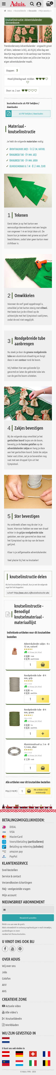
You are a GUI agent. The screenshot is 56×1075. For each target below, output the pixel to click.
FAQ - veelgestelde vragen (16, 888)
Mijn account (9, 895)
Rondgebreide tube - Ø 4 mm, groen (24, 160)
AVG (4, 991)
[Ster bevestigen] (28, 491)
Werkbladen (12, 1025)
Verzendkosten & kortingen (17, 882)
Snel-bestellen (10, 870)
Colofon (6, 978)
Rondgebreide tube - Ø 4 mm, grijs (23, 154)
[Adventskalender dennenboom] (28, 34)
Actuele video (13, 1006)
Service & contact (11, 876)
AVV (4, 984)
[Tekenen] (28, 190)
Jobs (4, 972)
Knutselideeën (14, 1018)
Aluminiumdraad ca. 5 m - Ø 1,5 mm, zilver (27, 166)
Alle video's (11, 1012)
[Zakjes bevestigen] (28, 403)
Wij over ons (9, 966)
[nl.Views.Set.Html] (43, 664)
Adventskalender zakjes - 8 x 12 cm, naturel (27, 149)
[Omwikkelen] (28, 270)
